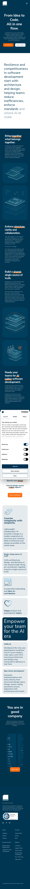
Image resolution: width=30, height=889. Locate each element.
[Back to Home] (4, 3)
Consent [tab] (5, 416)
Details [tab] (15, 416)
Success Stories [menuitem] (6, 842)
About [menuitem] (4, 830)
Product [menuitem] (17, 830)
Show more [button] (15, 769)
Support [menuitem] (17, 842)
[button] (27, 886)
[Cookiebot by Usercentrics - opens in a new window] (21, 412)
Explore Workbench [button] (15, 495)
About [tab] (24, 416)
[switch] (26, 449)
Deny (15, 475)
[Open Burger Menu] (26, 3)
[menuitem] (4, 833)
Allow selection (15, 471)
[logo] (5, 797)
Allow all (15, 466)
